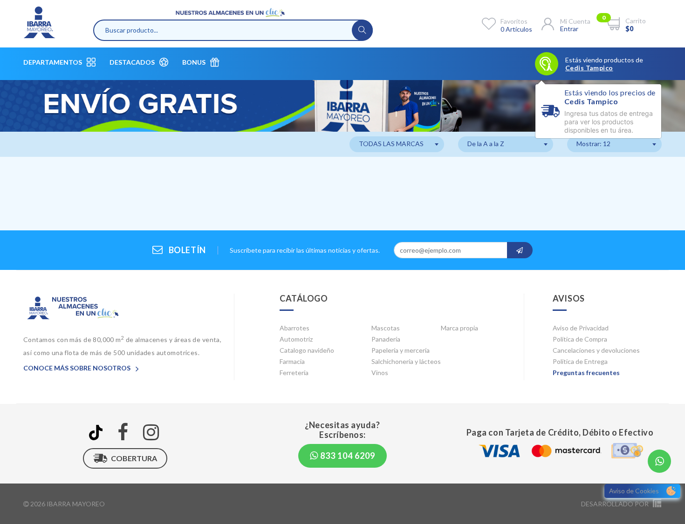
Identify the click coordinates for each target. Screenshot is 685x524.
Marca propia (459, 328)
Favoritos (513, 21)
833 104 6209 (346, 455)
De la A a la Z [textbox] (485, 144)
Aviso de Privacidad (581, 328)
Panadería (385, 339)
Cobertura (134, 458)
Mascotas (385, 328)
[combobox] (396, 144)
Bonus (194, 62)
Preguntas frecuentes (586, 372)
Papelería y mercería (400, 350)
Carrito (635, 21)
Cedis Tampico (589, 68)
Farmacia (292, 361)
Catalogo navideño (307, 350)
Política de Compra (580, 339)
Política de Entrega (580, 361)
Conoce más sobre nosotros (77, 368)
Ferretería (294, 372)
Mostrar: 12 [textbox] (593, 144)
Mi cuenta (575, 21)
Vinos (379, 372)
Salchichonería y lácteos (406, 361)
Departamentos (52, 62)
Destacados (132, 62)
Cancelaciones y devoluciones (596, 350)
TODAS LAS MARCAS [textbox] (391, 144)
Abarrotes (294, 328)
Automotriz (296, 339)
